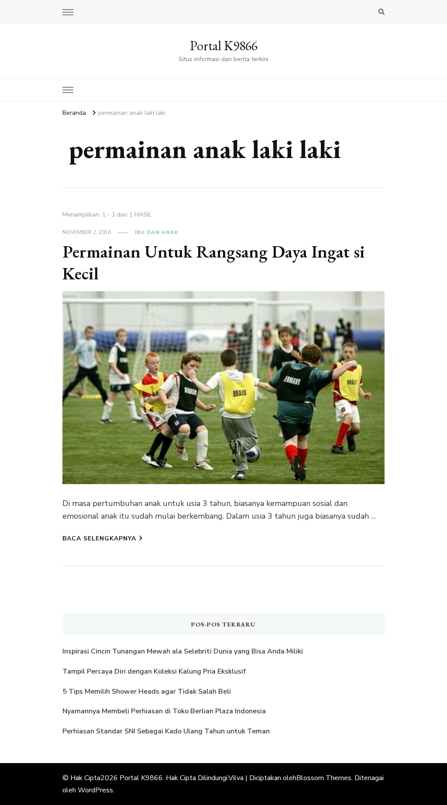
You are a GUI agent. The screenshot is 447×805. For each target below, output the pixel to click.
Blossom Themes (323, 778)
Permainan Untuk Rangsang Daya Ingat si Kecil (213, 262)
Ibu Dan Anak (157, 232)
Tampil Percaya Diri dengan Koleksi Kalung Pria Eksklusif (154, 671)
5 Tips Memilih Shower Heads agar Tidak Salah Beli (146, 691)
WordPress (95, 790)
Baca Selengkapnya (99, 538)
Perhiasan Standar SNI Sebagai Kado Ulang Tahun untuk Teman (167, 731)
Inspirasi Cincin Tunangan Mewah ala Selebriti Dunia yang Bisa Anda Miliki (182, 651)
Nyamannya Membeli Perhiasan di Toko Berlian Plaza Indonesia (165, 711)
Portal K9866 (224, 45)
